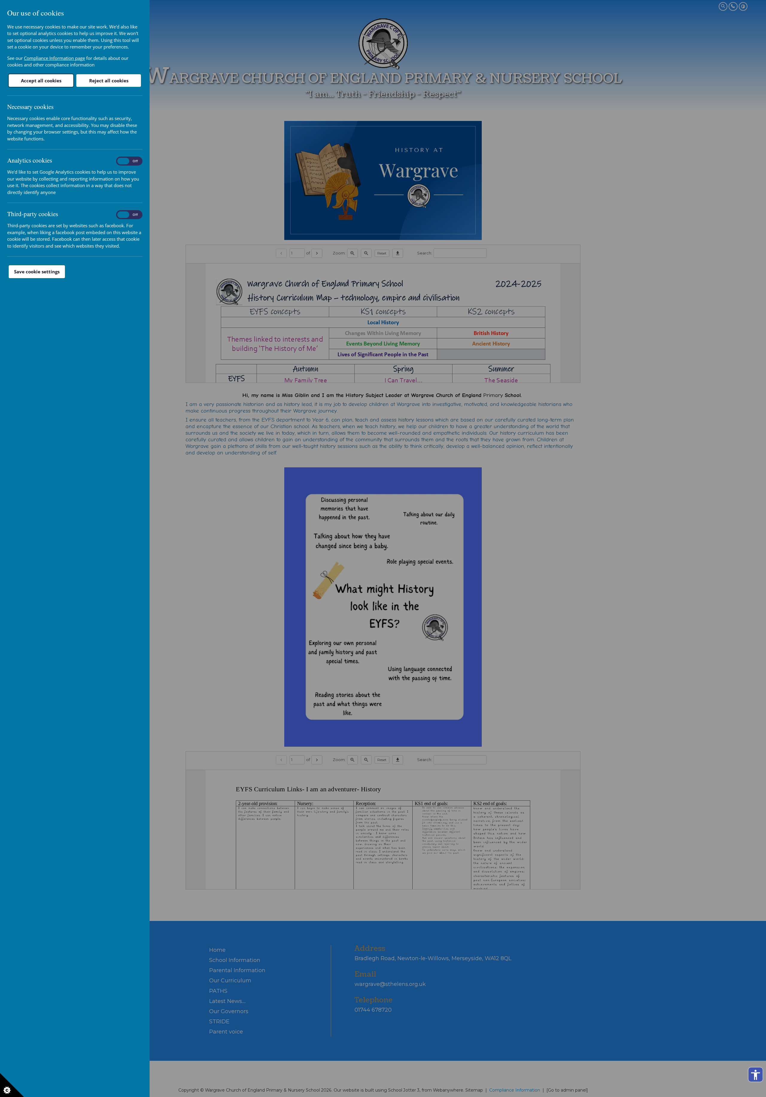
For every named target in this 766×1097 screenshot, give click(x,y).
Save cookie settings (37, 272)
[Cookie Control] (12, 1085)
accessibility (756, 1075)
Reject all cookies (108, 81)
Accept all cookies (41, 81)
